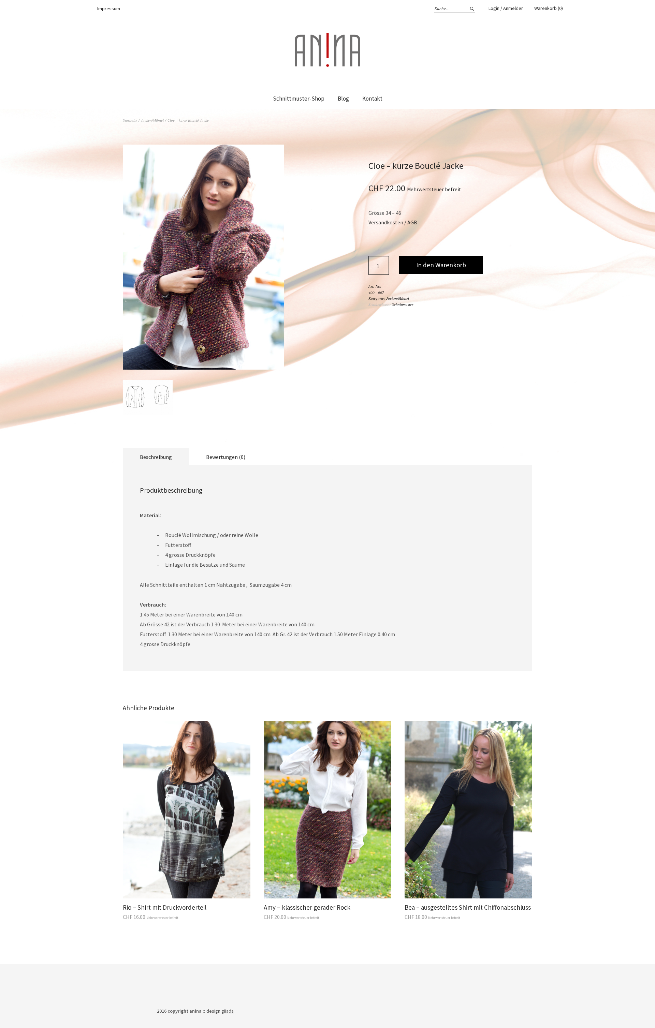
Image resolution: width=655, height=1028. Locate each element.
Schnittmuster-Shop (298, 98)
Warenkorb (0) (548, 8)
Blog (343, 98)
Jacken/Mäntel (152, 120)
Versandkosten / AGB (392, 222)
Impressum (108, 8)
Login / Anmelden (506, 8)
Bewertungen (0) (225, 456)
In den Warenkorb (441, 265)
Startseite (130, 120)
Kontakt (372, 98)
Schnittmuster (402, 304)
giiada (227, 1011)
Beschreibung (156, 456)
